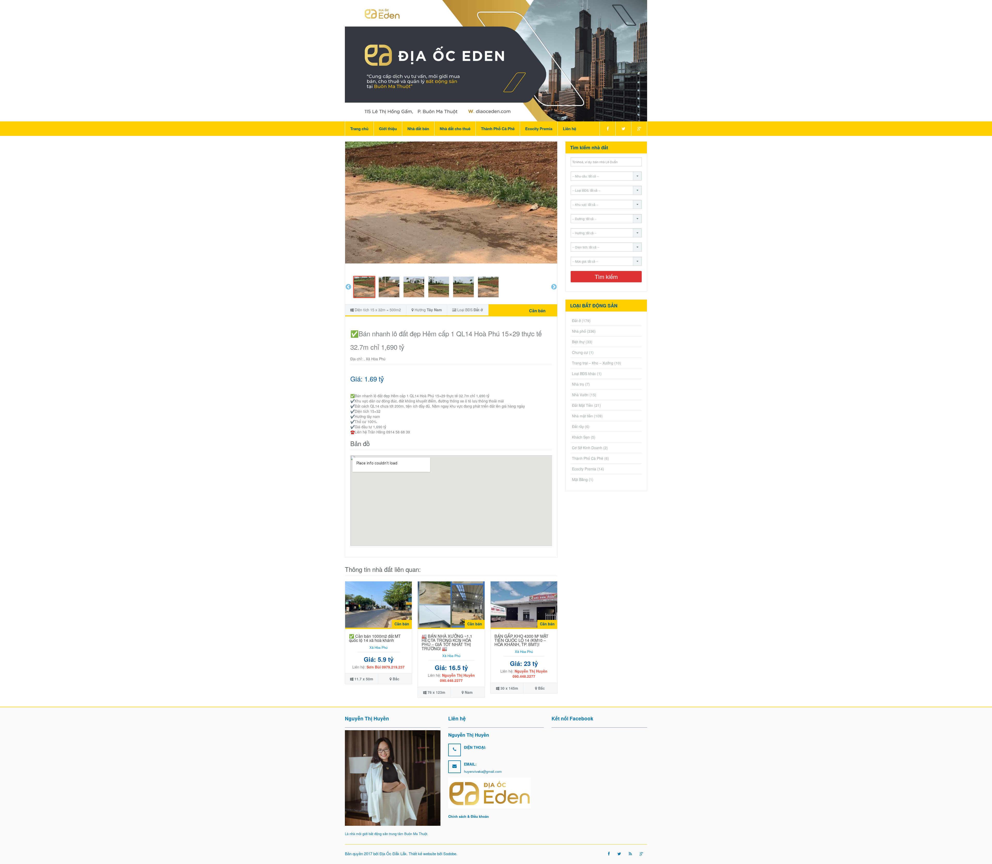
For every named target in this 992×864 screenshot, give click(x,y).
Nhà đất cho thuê (455, 128)
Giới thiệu (388, 128)
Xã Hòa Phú (378, 647)
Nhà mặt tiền (582, 415)
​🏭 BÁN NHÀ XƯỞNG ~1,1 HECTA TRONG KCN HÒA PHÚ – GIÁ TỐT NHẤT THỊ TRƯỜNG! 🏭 (447, 642)
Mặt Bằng (580, 479)
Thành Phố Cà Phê (498, 128)
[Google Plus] (639, 128)
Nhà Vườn (580, 394)
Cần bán (537, 311)
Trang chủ (359, 128)
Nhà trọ (578, 384)
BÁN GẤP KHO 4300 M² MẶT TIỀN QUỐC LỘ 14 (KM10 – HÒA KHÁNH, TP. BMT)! (521, 640)
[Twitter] (623, 128)
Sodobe (449, 853)
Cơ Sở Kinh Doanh (587, 447)
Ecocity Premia (538, 128)
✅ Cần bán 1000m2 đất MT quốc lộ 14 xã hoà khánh (375, 638)
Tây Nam (434, 309)
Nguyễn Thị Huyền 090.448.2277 (457, 678)
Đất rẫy (578, 426)
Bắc (396, 678)
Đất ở (478, 309)
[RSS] (630, 853)
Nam (468, 692)
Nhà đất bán (418, 128)
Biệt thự (578, 341)
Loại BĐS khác (584, 373)
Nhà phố (579, 331)
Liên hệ (569, 128)
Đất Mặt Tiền (582, 405)
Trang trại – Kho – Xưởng (592, 362)
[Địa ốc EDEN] (496, 60)
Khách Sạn (581, 437)
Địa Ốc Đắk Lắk (393, 853)
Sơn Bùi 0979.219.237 (386, 667)
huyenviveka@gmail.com (483, 771)
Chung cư (580, 352)
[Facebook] (607, 128)
